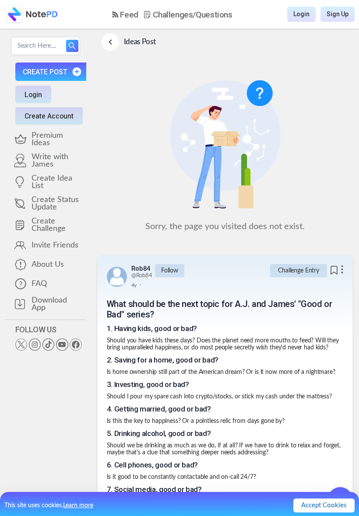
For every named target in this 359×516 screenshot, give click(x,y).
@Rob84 (141, 276)
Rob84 (141, 268)
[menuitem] (125, 14)
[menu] (172, 14)
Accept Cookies (324, 505)
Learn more (78, 505)
